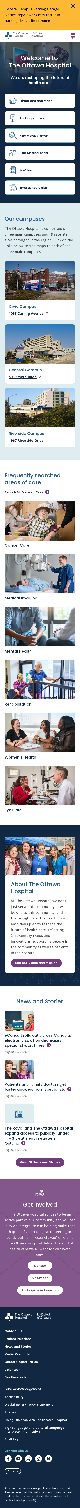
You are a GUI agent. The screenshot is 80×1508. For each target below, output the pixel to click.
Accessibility (14, 1397)
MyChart (27, 170)
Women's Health (20, 757)
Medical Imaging (21, 598)
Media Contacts (17, 1354)
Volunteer (40, 1278)
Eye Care (13, 810)
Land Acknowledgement (23, 1389)
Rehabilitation (18, 704)
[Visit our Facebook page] (8, 1458)
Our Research (15, 1377)
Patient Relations (18, 1339)
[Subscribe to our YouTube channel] (18, 1458)
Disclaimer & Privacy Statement (29, 1405)
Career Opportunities (21, 1362)
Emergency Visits (33, 187)
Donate (40, 1265)
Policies (10, 1412)
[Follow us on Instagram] (38, 1458)
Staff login (13, 1439)
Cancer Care (17, 545)
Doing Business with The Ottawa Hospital (36, 1420)
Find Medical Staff (34, 153)
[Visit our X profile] (28, 1458)
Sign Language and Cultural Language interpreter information (34, 1430)
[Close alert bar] (73, 6)
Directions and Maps (36, 101)
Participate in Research (40, 1290)
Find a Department (35, 135)
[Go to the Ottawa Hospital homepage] (24, 35)
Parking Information (35, 118)
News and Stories (18, 1347)
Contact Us (13, 1331)
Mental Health (18, 651)
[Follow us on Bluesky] (48, 1458)
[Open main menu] (73, 35)
